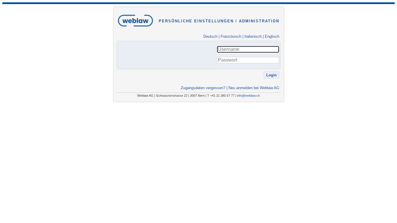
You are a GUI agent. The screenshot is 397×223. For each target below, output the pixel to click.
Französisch (231, 36)
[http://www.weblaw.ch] (135, 28)
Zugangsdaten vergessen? (203, 88)
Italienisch (253, 36)
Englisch (272, 36)
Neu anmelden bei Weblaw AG (253, 88)
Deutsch (210, 36)
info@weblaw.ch (248, 95)
